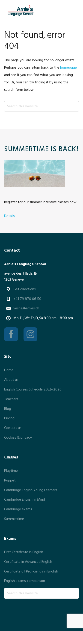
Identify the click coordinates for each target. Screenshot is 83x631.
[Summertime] (34, 174)
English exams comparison (24, 581)
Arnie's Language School (20, 10)
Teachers (11, 399)
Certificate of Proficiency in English (31, 572)
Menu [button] (73, 10)
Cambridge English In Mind (24, 500)
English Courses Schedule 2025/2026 (33, 390)
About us (11, 380)
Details (9, 216)
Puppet (10, 481)
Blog (7, 409)
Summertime (14, 519)
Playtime (11, 471)
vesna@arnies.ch (26, 308)
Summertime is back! (41, 149)
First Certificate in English (23, 552)
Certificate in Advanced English (28, 562)
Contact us (12, 428)
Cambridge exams (18, 509)
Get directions (24, 289)
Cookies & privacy (18, 438)
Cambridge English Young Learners (30, 490)
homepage (68, 68)
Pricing (9, 418)
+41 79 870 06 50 (27, 299)
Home (8, 370)
